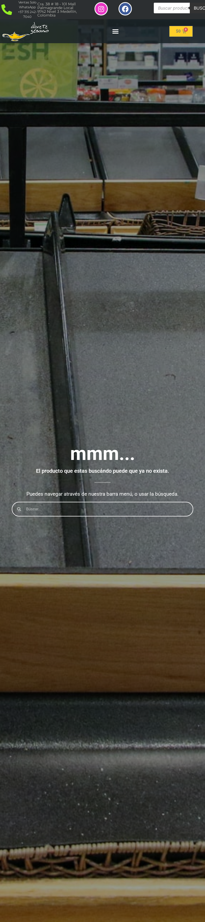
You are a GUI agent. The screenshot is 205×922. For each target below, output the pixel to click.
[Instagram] (101, 8)
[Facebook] (125, 8)
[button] (115, 31)
